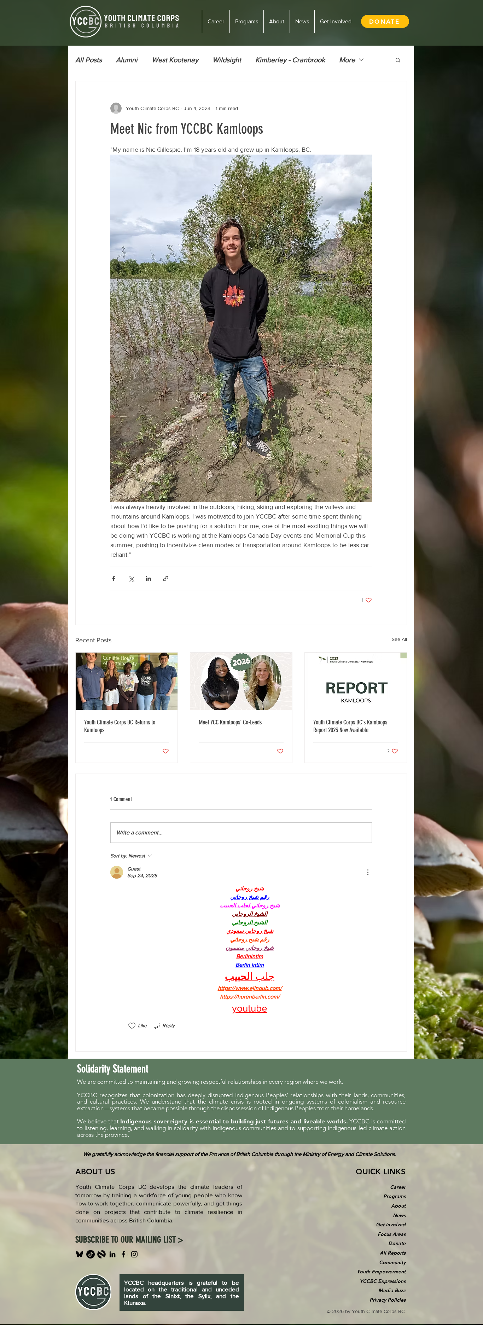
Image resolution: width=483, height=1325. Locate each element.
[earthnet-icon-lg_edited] (101, 1254)
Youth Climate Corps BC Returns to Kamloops (119, 726)
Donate (397, 1243)
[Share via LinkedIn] (148, 578)
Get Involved (391, 1224)
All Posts (88, 60)
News (399, 1215)
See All (399, 639)
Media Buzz (392, 1290)
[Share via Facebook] (113, 578)
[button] (398, 60)
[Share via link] (165, 578)
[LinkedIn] (112, 1254)
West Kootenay (175, 60)
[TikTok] (90, 1254)
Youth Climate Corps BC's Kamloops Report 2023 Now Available (350, 726)
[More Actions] (367, 872)
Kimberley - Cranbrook (290, 60)
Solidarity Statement (112, 1069)
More (347, 60)
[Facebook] (123, 1254)
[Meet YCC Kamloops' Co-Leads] (241, 681)
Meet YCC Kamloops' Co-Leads (230, 722)
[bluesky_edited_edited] (79, 1254)
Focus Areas (392, 1234)
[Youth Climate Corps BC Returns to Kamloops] (127, 681)
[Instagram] (134, 1254)
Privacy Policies (387, 1300)
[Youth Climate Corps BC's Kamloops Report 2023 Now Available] (356, 681)
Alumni (127, 60)
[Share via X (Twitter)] (131, 578)
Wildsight (227, 60)
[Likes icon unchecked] (131, 1026)
